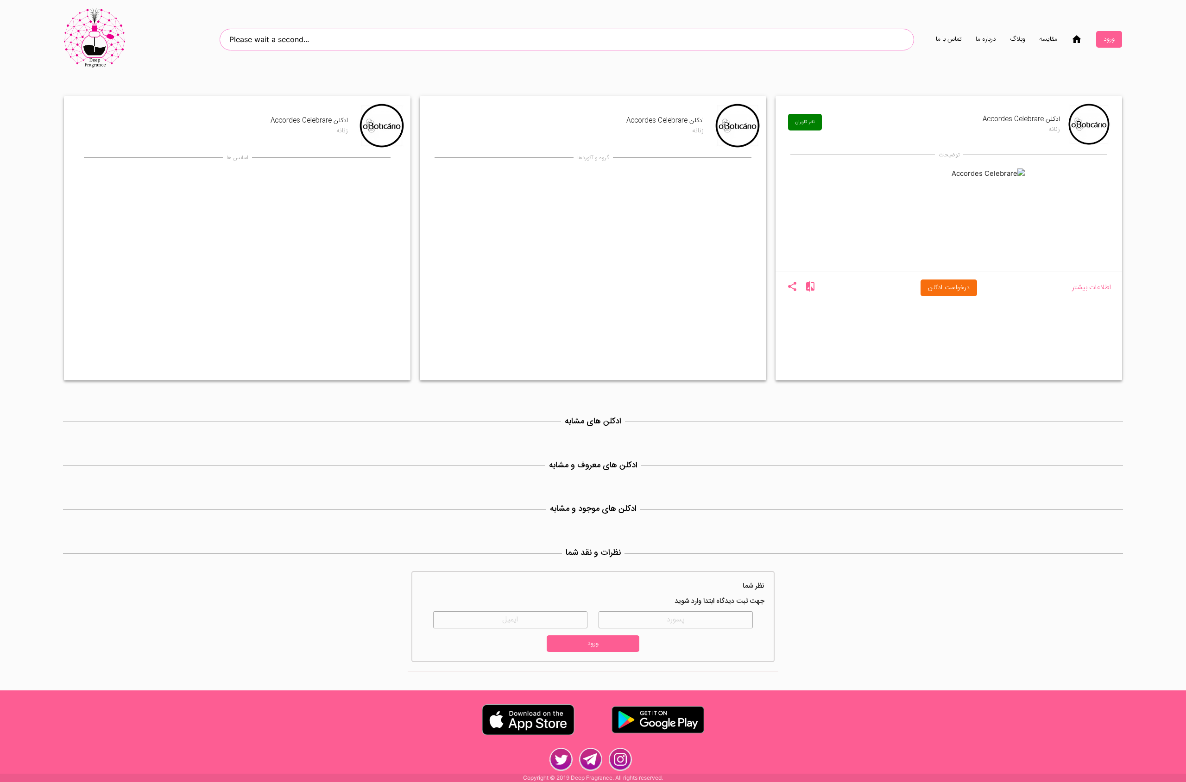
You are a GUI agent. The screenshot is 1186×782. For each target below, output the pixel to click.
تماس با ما (949, 39)
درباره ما (986, 39)
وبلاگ (1017, 39)
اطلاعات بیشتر (1091, 288)
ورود (1109, 39)
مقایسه (1048, 39)
